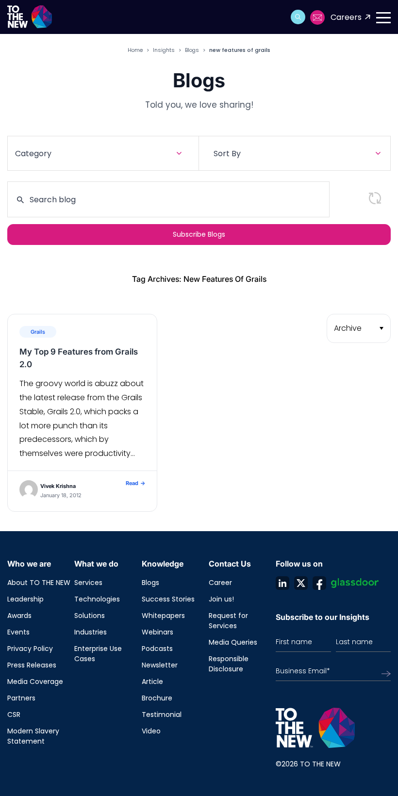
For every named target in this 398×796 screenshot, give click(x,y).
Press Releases (31, 665)
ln (282, 583)
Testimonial (162, 714)
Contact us (318, 17)
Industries (90, 632)
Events (18, 632)
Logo (32, 17)
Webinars (157, 632)
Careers (346, 17)
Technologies (97, 599)
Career (220, 582)
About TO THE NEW (38, 582)
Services (88, 582)
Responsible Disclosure (229, 664)
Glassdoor (355, 583)
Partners (21, 698)
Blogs (192, 50)
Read (135, 483)
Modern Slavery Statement (33, 736)
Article (152, 681)
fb (319, 583)
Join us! (221, 599)
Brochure (157, 698)
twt (301, 583)
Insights (164, 50)
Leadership (25, 599)
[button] (298, 17)
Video (151, 731)
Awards (19, 615)
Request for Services (228, 621)
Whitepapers (163, 615)
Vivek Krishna (58, 486)
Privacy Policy (30, 648)
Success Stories (168, 599)
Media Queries (233, 642)
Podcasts (157, 648)
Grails (38, 331)
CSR (13, 714)
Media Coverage (35, 681)
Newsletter (160, 665)
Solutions (89, 615)
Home (135, 50)
